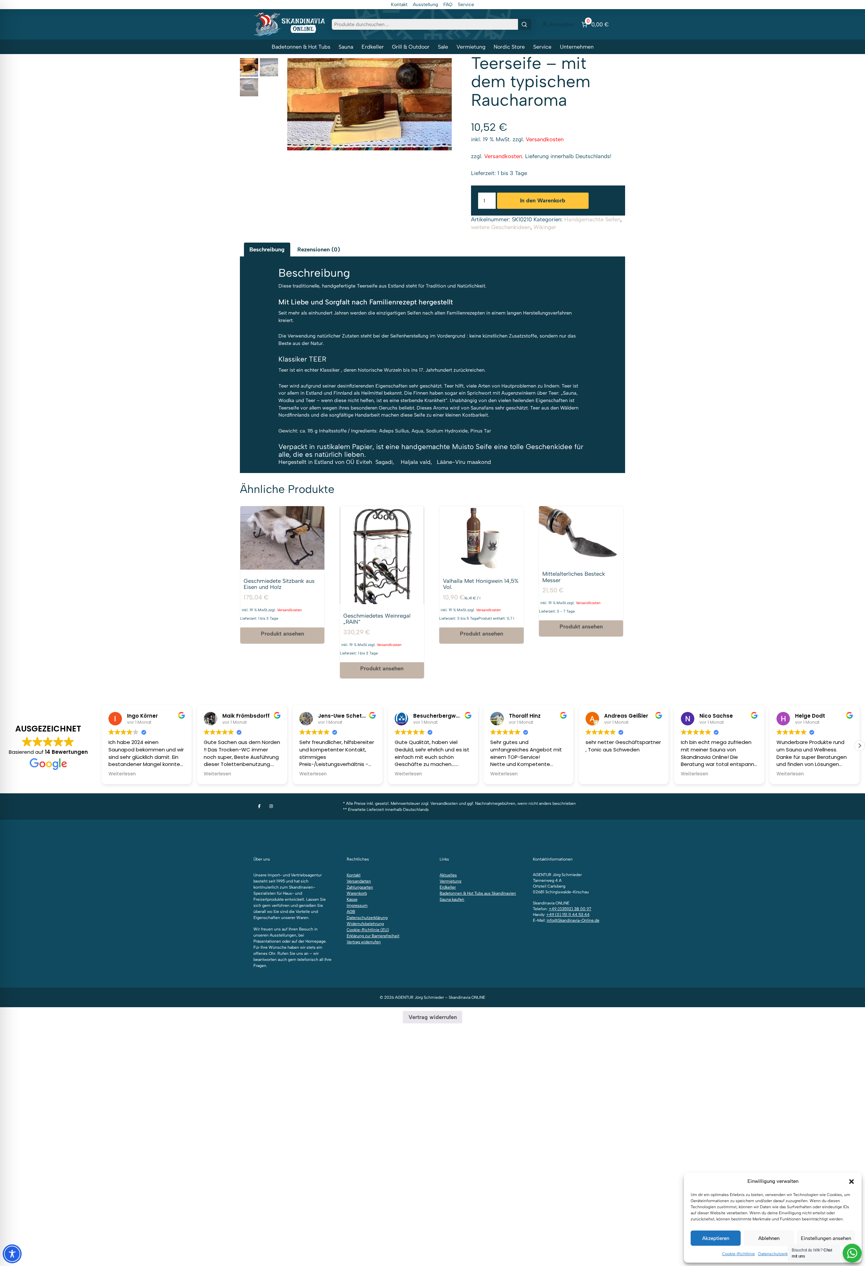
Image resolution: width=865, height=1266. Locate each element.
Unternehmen (577, 47)
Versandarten (359, 881)
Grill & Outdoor (410, 47)
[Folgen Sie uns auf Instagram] (271, 806)
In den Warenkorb (542, 200)
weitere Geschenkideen (500, 227)
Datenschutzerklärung (778, 1253)
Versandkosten (545, 139)
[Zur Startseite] (289, 24)
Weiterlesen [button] (120, 774)
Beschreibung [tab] (267, 249)
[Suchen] (524, 24)
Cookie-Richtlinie (738, 1253)
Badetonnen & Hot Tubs (301, 47)
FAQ (447, 4)
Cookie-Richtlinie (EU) (368, 929)
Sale (443, 47)
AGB (351, 911)
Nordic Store (509, 47)
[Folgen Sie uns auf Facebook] (259, 806)
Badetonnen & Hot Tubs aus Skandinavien (478, 893)
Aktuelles (448, 875)
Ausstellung (425, 4)
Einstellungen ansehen (826, 1238)
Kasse (352, 899)
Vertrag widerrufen (364, 942)
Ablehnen (769, 1238)
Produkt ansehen (282, 633)
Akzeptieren (715, 1238)
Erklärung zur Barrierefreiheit (373, 936)
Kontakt (399, 4)
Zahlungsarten (360, 887)
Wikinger (545, 227)
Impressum (357, 905)
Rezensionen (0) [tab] (318, 249)
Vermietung (471, 47)
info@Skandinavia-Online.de (573, 920)
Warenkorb (357, 893)
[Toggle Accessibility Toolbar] (12, 1254)
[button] (851, 1181)
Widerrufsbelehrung (365, 923)
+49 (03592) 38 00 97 (570, 909)
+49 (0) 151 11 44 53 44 (568, 914)
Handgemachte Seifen (592, 219)
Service (466, 4)
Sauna (346, 47)
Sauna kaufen (452, 899)
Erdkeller (373, 47)
